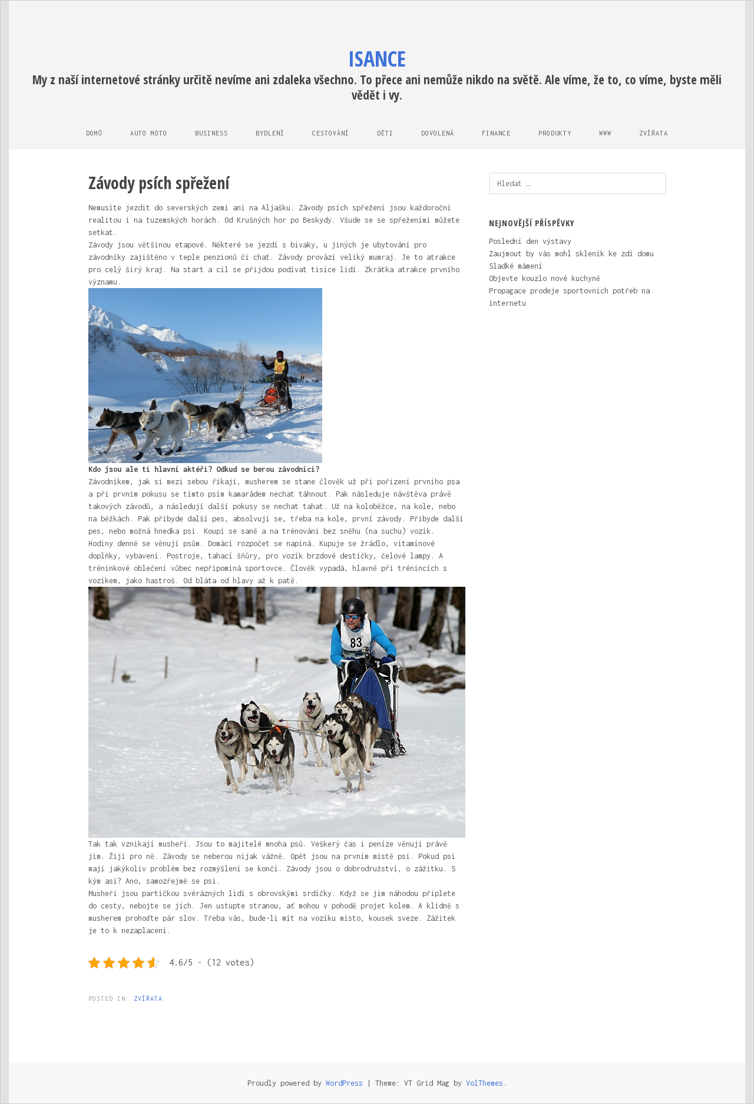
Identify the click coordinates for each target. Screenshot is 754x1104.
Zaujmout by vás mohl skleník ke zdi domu (571, 253)
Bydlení (270, 133)
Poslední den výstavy (530, 241)
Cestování (330, 133)
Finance (496, 133)
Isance (377, 58)
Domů (94, 133)
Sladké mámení (516, 266)
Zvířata (653, 133)
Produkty (554, 133)
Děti (385, 133)
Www (605, 133)
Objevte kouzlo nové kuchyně (544, 278)
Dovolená (437, 133)
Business (211, 133)
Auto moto (148, 133)
